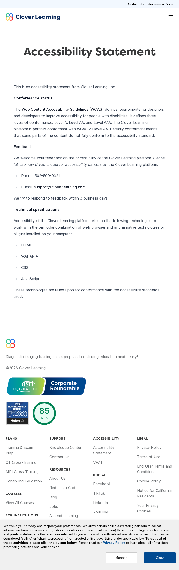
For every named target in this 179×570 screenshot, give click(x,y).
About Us (57, 478)
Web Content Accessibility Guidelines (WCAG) (63, 109)
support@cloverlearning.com (60, 187)
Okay (160, 557)
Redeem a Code (160, 4)
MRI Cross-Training (22, 471)
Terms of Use (148, 456)
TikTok (99, 493)
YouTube (100, 512)
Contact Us (135, 4)
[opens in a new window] (82, 386)
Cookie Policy (149, 481)
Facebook (102, 484)
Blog (53, 497)
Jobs (53, 506)
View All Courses (20, 502)
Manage (121, 557)
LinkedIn (100, 502)
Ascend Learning (63, 515)
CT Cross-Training (21, 462)
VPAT (98, 462)
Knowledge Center (65, 447)
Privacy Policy (149, 447)
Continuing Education (24, 481)
